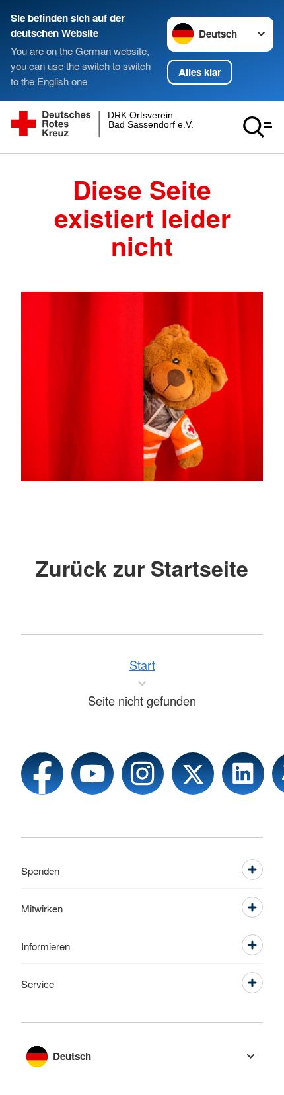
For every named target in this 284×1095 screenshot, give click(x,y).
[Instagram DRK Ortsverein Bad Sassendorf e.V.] (143, 773)
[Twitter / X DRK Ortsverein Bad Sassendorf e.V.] (193, 773)
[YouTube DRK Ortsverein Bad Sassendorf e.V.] (92, 773)
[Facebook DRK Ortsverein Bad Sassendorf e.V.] (42, 773)
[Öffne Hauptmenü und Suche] (257, 127)
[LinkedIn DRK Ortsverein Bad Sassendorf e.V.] (243, 773)
